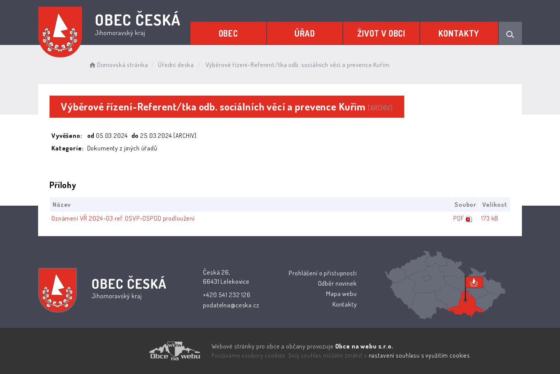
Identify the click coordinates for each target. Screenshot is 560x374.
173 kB (489, 218)
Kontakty (458, 33)
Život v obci (381, 33)
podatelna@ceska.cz (231, 305)
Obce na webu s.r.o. (364, 346)
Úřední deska (176, 65)
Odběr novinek (337, 283)
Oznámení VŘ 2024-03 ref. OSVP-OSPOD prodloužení (123, 218)
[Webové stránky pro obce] (131, 351)
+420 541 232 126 (227, 295)
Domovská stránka (122, 65)
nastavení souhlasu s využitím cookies (419, 355)
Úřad (304, 33)
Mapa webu (341, 293)
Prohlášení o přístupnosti (323, 273)
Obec (228, 33)
